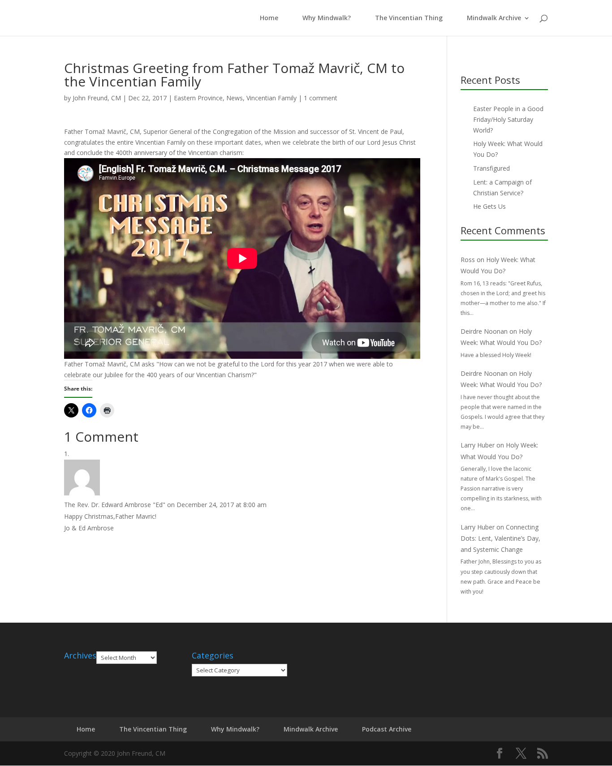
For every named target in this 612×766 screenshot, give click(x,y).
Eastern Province (198, 98)
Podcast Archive (386, 729)
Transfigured (491, 168)
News (234, 98)
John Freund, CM (97, 98)
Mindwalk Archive (494, 18)
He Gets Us (489, 206)
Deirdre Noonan (484, 331)
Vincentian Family (271, 98)
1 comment (320, 98)
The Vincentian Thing (409, 18)
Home (267, 18)
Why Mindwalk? (326, 18)
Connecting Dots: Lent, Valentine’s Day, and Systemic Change (500, 538)
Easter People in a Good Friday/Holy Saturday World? (508, 119)
